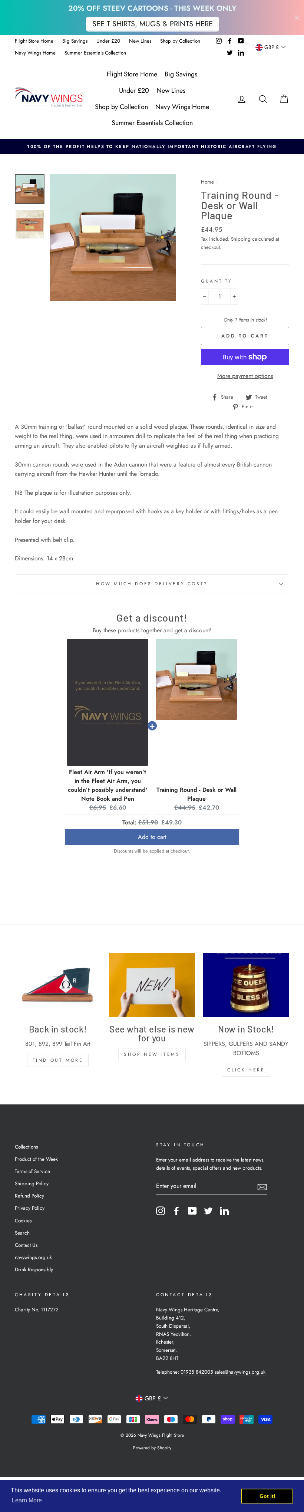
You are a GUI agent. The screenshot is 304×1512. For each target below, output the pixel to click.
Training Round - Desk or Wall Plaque (196, 794)
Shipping (241, 239)
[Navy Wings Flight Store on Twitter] (208, 1210)
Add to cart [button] (152, 837)
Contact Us (26, 1245)
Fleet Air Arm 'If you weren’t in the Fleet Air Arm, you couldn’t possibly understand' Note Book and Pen (108, 785)
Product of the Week (36, 1159)
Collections (26, 1146)
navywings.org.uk (33, 1257)
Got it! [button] (267, 1496)
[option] (152, 146)
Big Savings (74, 41)
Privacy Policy (29, 1208)
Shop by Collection (180, 41)
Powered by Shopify (152, 1448)
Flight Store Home (34, 41)
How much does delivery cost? (152, 583)
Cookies (23, 1220)
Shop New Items (152, 1054)
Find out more (58, 1060)
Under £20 (108, 41)
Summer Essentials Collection (95, 52)
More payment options (245, 376)
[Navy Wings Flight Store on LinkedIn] (224, 1210)
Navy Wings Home (35, 52)
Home (207, 181)
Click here (246, 1070)
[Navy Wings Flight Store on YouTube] (192, 1210)
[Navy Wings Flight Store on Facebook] (176, 1210)
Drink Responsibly (34, 1269)
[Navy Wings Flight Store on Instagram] (160, 1210)
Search (22, 1232)
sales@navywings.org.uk (240, 1372)
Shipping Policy (32, 1183)
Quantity (216, 281)
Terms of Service (32, 1171)
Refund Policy (29, 1195)
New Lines (140, 41)
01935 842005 (197, 1372)
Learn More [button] (27, 1500)
